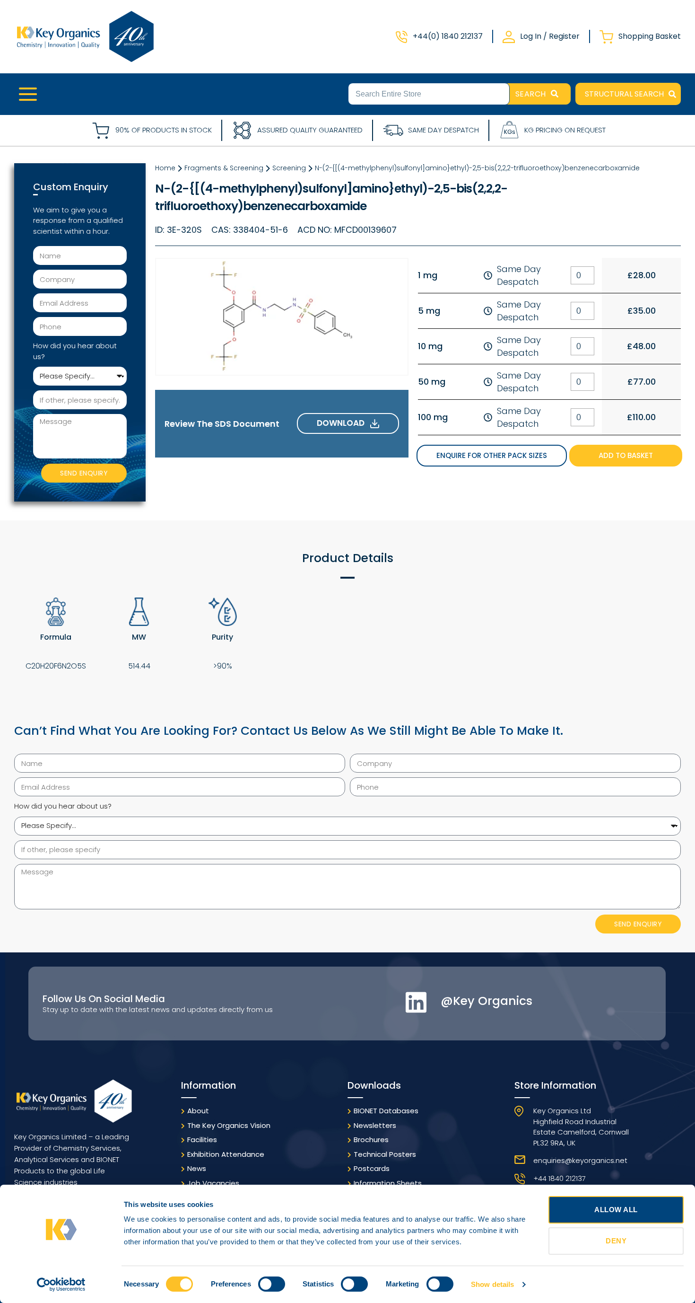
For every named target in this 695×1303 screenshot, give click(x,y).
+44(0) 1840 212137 (448, 36)
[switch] (271, 1284)
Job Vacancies (213, 1183)
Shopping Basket (649, 36)
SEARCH (530, 93)
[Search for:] (428, 93)
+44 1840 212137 (559, 1178)
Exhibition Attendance (225, 1154)
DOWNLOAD (343, 423)
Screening (289, 168)
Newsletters (375, 1125)
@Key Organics (486, 1001)
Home (165, 168)
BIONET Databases (386, 1111)
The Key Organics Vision (228, 1125)
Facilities (202, 1140)
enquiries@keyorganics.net (580, 1160)
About (198, 1111)
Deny (616, 1241)
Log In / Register (550, 36)
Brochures (371, 1140)
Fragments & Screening (223, 168)
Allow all (616, 1210)
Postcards (372, 1168)
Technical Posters (385, 1154)
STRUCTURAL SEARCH (624, 93)
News (196, 1168)
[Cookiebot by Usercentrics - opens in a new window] (61, 1284)
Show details (492, 1284)
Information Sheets (388, 1183)
